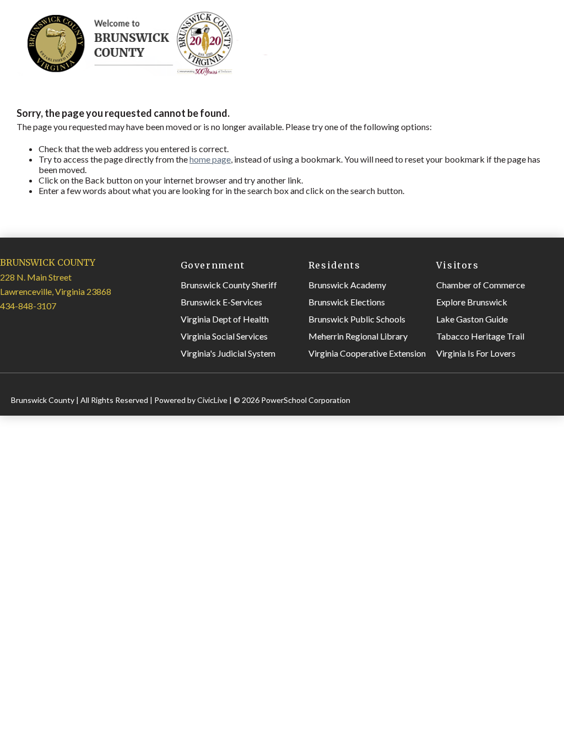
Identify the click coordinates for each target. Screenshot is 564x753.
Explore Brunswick (471, 302)
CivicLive (212, 400)
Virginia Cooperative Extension (367, 353)
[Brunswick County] (145, 72)
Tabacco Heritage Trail (480, 336)
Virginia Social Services (224, 336)
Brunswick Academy (347, 284)
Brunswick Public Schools (356, 319)
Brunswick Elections (346, 302)
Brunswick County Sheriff (229, 284)
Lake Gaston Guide (472, 319)
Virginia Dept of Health (225, 319)
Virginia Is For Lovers (476, 353)
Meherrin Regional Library (358, 336)
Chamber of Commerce (480, 284)
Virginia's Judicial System (228, 353)
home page (210, 159)
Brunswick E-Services (221, 302)
